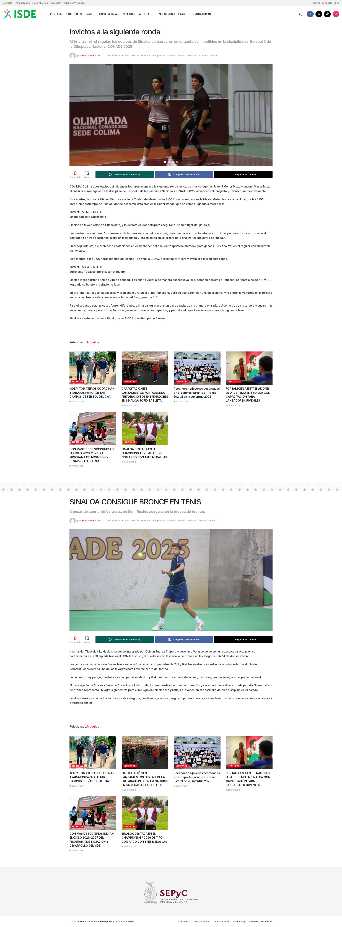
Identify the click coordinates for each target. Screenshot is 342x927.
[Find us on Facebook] (310, 14)
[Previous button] (76, 115)
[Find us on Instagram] (336, 14)
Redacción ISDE (90, 55)
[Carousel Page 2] (169, 162)
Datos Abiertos (40, 3)
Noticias (129, 14)
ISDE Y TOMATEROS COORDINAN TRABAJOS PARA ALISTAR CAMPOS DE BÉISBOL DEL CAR (92, 392)
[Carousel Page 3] (173, 162)
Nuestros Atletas (172, 14)
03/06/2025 (113, 55)
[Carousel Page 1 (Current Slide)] (165, 162)
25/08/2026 (181, 401)
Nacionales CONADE (79, 14)
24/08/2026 (129, 462)
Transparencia (22, 3)
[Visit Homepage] (23, 14)
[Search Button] (300, 14)
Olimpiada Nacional (163, 55)
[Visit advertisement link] (171, 331)
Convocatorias (200, 14)
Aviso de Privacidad (74, 3)
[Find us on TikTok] (327, 14)
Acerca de (146, 14)
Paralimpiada (108, 14)
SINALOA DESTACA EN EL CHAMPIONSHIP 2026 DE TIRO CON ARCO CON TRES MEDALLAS (144, 453)
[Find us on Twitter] (318, 14)
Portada (56, 14)
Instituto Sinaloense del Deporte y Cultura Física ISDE (106, 921)
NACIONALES (132, 55)
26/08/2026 (77, 401)
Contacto (7, 3)
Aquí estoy (55, 3)
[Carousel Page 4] (177, 162)
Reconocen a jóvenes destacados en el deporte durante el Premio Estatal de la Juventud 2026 (197, 392)
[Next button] (265, 115)
